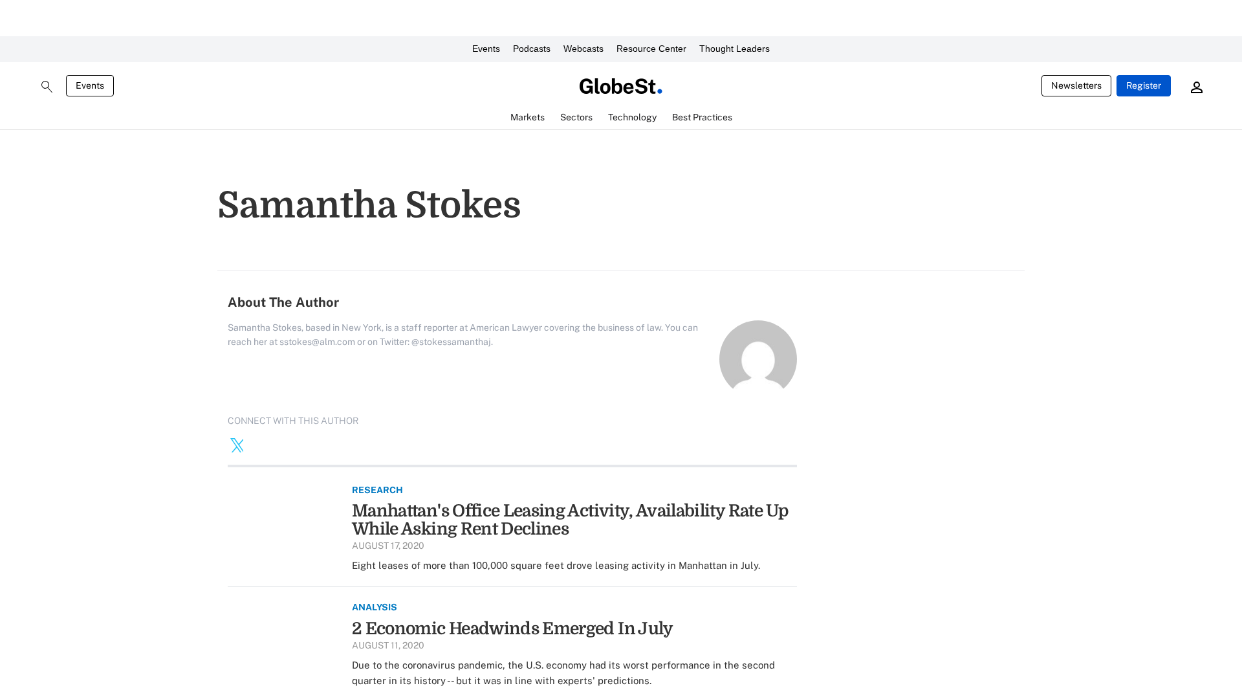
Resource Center (651, 48)
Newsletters (1076, 85)
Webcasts (583, 48)
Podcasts (531, 48)
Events (486, 48)
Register (1143, 85)
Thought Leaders (734, 48)
